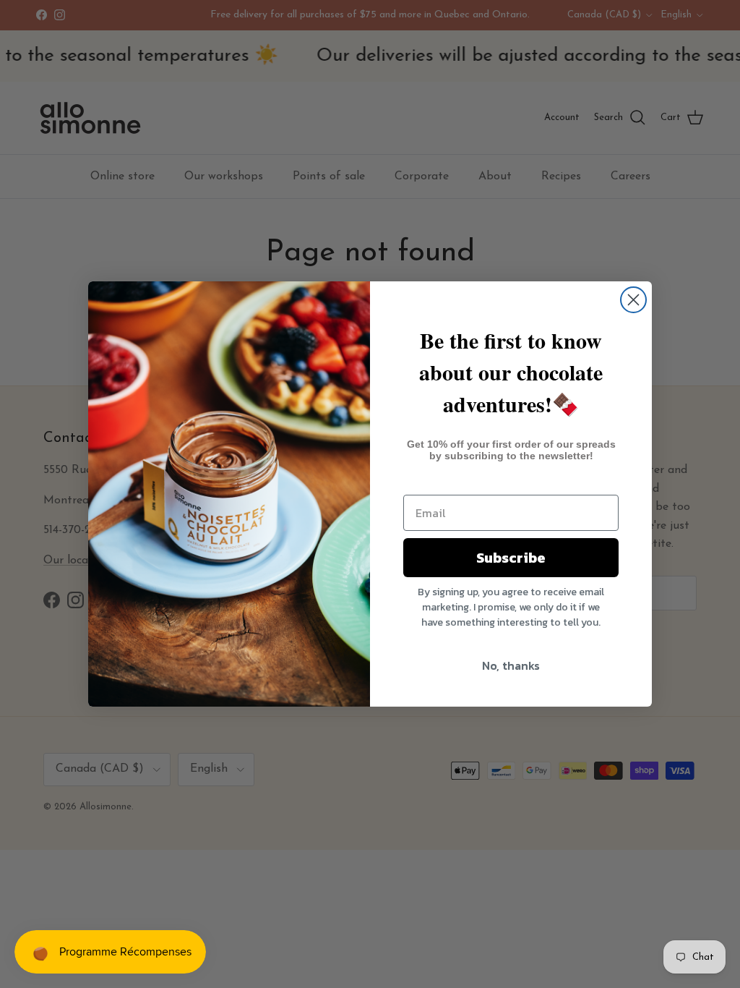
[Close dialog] (633, 299)
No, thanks (511, 665)
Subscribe (511, 557)
